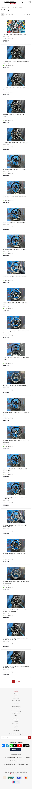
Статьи (16, 726)
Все (19, 681)
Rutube (15, 749)
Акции (16, 715)
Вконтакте (3, 745)
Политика (16, 730)
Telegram (7, 745)
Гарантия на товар (16, 711)
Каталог (16, 691)
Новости (16, 721)
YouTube (19, 745)
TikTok (15, 745)
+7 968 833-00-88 (10, 757)
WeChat (11, 745)
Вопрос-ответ (16, 713)
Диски (16, 696)
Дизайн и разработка (16, 774)
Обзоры (16, 728)
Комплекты (16, 698)
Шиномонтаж (16, 700)
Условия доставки (16, 708)
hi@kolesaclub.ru (17, 760)
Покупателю (16, 704)
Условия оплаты (16, 706)
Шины (16, 693)
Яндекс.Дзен (26, 745)
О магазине (16, 719)
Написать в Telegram (25, 757)
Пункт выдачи (16, 723)
